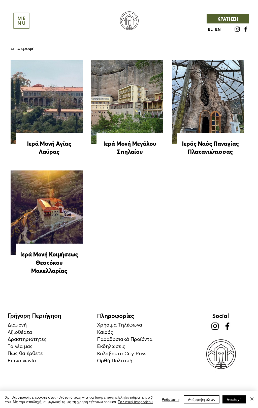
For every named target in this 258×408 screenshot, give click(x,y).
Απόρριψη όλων (201, 399)
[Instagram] (237, 29)
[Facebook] (245, 29)
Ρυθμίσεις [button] (171, 399)
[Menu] (21, 20)
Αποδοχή (234, 399)
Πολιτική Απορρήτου (135, 401)
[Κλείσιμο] (252, 399)
